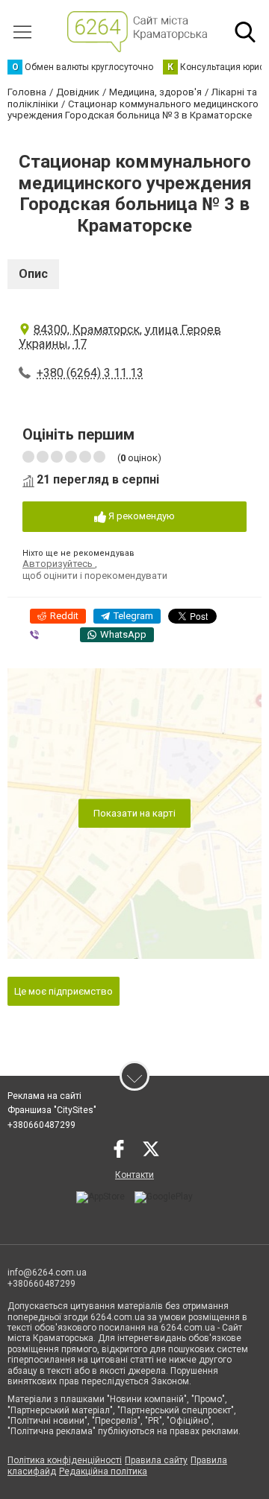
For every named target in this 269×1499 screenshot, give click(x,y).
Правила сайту (156, 1460)
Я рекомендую (140, 516)
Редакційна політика (103, 1471)
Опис (33, 274)
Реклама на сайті (44, 1096)
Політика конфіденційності (64, 1460)
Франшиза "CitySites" (51, 1110)
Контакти (134, 1175)
